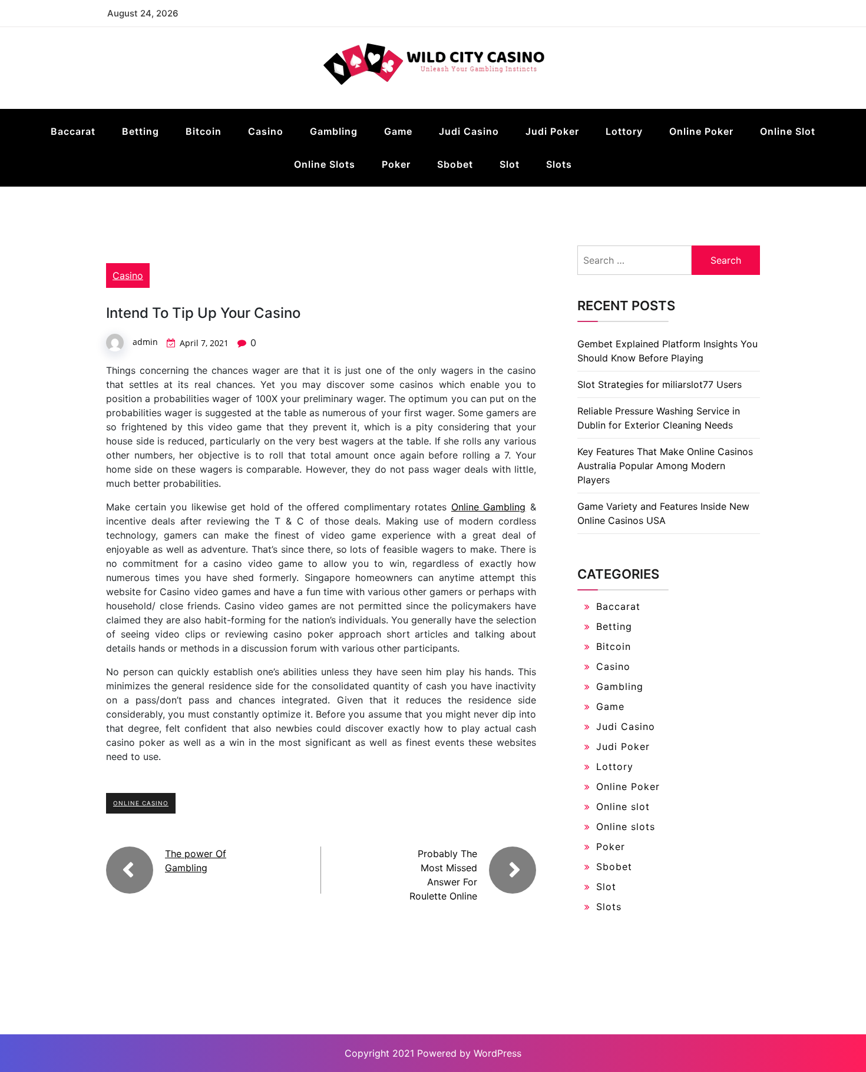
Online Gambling (488, 507)
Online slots (324, 164)
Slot (510, 164)
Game (398, 131)
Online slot (787, 131)
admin (145, 341)
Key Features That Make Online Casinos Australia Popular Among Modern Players (665, 466)
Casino (265, 131)
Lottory (624, 131)
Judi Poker (552, 131)
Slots (559, 164)
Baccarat (73, 131)
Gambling (334, 131)
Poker (396, 164)
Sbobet (455, 164)
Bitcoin (204, 131)
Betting (140, 131)
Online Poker (701, 131)
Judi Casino (469, 131)
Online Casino (140, 803)
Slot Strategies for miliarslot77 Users (659, 384)
